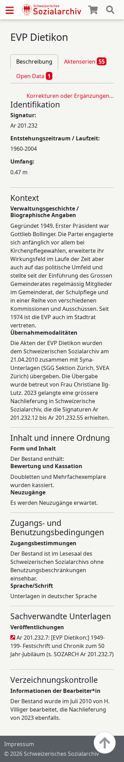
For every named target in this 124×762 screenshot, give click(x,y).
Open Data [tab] (33, 76)
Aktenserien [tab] (84, 61)
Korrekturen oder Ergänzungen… (70, 96)
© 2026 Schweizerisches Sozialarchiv (51, 754)
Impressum (19, 744)
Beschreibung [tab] (34, 61)
